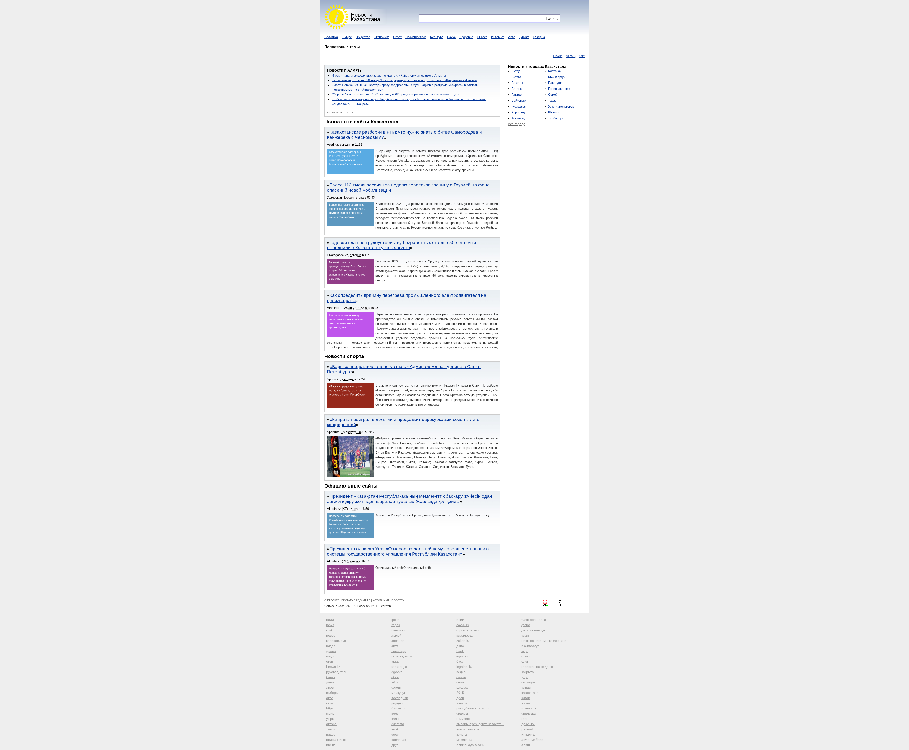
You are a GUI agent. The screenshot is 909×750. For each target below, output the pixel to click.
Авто (511, 37)
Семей (552, 94)
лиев (330, 687)
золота (461, 734)
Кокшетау (518, 118)
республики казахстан (473, 708)
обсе (395, 677)
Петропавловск (559, 88)
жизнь (525, 703)
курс (524, 651)
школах (462, 687)
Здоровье (466, 37)
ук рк (330, 719)
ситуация (528, 682)
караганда (399, 667)
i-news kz (333, 667)
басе (460, 661)
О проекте (331, 600)
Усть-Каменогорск (561, 106)
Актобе (516, 77)
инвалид (528, 734)
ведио (461, 672)
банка (330, 677)
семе (460, 682)
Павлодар (555, 83)
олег (524, 661)
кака (329, 703)
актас (395, 661)
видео (330, 646)
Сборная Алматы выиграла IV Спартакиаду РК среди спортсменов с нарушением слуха (395, 94)
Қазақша (539, 37)
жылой (396, 635)
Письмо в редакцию (355, 600)
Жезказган (519, 106)
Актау (516, 71)
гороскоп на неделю (537, 667)
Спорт (397, 37)
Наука (451, 37)
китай (525, 698)
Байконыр (519, 100)
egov (395, 734)
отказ (525, 656)
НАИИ (533, 56)
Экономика (381, 37)
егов (329, 661)
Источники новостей (389, 600)
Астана (517, 88)
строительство (467, 630)
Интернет (497, 37)
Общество (363, 37)
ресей (396, 713)
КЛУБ (559, 56)
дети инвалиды (533, 630)
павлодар (398, 739)
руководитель (336, 672)
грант (525, 719)
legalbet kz (464, 667)
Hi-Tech (482, 37)
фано (525, 625)
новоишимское (467, 729)
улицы (526, 687)
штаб (395, 729)
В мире (347, 37)
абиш (525, 745)
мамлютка (464, 739)
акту (329, 698)
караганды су (401, 656)
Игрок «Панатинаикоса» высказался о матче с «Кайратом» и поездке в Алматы (389, 75)
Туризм (524, 37)
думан (331, 651)
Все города (516, 124)
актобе (331, 724)
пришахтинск (336, 739)
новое (330, 635)
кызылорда (464, 635)
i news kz (398, 630)
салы (395, 719)
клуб (329, 630)
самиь (461, 677)
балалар (398, 708)
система (397, 724)
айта (394, 646)
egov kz (462, 656)
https (330, 708)
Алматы (517, 83)
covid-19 (462, 625)
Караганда (519, 112)
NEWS (546, 56)
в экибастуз (530, 646)
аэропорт (398, 640)
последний (399, 698)
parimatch (528, 729)
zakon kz (463, 640)
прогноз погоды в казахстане (543, 640)
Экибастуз (555, 118)
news (330, 625)
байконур (398, 651)
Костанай (554, 71)
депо (460, 646)
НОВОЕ (572, 56)
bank (460, 651)
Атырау (517, 94)
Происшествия (415, 37)
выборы (332, 693)
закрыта (527, 672)
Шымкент (554, 112)
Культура (436, 37)
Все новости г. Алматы (340, 112)
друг (394, 745)
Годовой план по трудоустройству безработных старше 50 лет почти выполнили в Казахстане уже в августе (401, 245)
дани (330, 682)
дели (460, 698)
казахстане (530, 693)
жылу (330, 713)
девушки (528, 724)
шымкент (463, 719)
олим (460, 620)
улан (525, 635)
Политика (331, 37)
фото (395, 620)
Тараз (552, 100)
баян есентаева (533, 620)
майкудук (398, 693)
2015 (460, 693)
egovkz (396, 672)
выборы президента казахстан (480, 724)
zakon (330, 729)
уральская (529, 713)
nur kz (330, 745)
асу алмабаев (532, 739)
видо (330, 656)
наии (330, 620)
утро (524, 677)
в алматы (528, 708)
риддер (397, 703)
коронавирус (336, 640)
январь (461, 703)
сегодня (397, 687)
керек (395, 625)
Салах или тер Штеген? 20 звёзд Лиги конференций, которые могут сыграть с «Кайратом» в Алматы (404, 80)
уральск (462, 713)
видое (330, 734)
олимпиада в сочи (470, 745)
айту (394, 682)
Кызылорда (556, 77)
